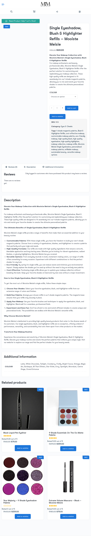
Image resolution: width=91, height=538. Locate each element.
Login (57, 12)
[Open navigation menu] (4, 4)
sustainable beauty (58, 152)
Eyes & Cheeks (66, 126)
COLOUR (53, 93)
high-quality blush (65, 139)
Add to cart (71, 108)
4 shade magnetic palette (67, 131)
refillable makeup (71, 149)
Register (80, 12)
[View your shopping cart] (34, 11)
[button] (11, 12)
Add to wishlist (57, 116)
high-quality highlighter (70, 141)
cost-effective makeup (75, 133)
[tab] (11, 167)
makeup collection (58, 144)
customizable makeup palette (63, 136)
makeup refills (71, 144)
